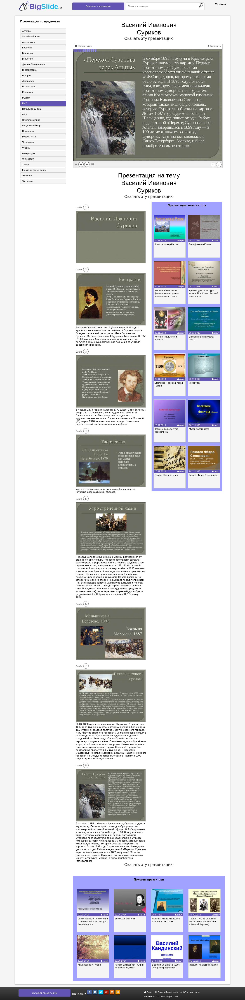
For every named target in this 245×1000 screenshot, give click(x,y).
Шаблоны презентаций (34, 170)
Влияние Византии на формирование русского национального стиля (167, 293)
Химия (25, 164)
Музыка (26, 98)
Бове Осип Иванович (125, 918)
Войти (222, 4)
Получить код (84, 46)
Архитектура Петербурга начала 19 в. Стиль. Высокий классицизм (203, 293)
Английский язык (31, 36)
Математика (28, 86)
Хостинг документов (167, 996)
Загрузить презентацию (98, 6)
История (26, 75)
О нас (149, 992)
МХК (24, 103)
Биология (27, 47)
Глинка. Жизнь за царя (166, 475)
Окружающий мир (31, 125)
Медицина (27, 92)
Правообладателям (167, 992)
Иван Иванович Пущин (89, 965)
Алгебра (26, 31)
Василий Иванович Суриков (203, 965)
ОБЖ (24, 114)
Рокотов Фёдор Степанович (203, 475)
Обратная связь (191, 992)
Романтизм (194, 383)
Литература (28, 81)
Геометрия (27, 59)
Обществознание (31, 120)
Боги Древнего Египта (200, 244)
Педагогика (28, 131)
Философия (28, 159)
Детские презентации (33, 64)
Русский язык (29, 136)
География (27, 53)
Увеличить (215, 46)
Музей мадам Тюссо (199, 429)
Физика (26, 148)
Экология (27, 175)
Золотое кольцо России (166, 244)
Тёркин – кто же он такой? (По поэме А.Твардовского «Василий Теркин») (202, 921)
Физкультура (28, 153)
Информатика (29, 70)
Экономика (27, 181)
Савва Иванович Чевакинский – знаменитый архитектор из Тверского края (93, 921)
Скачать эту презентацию (148, 38)
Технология (28, 142)
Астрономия (28, 42)
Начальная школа (31, 109)
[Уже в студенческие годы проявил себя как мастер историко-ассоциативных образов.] (111, 486)
